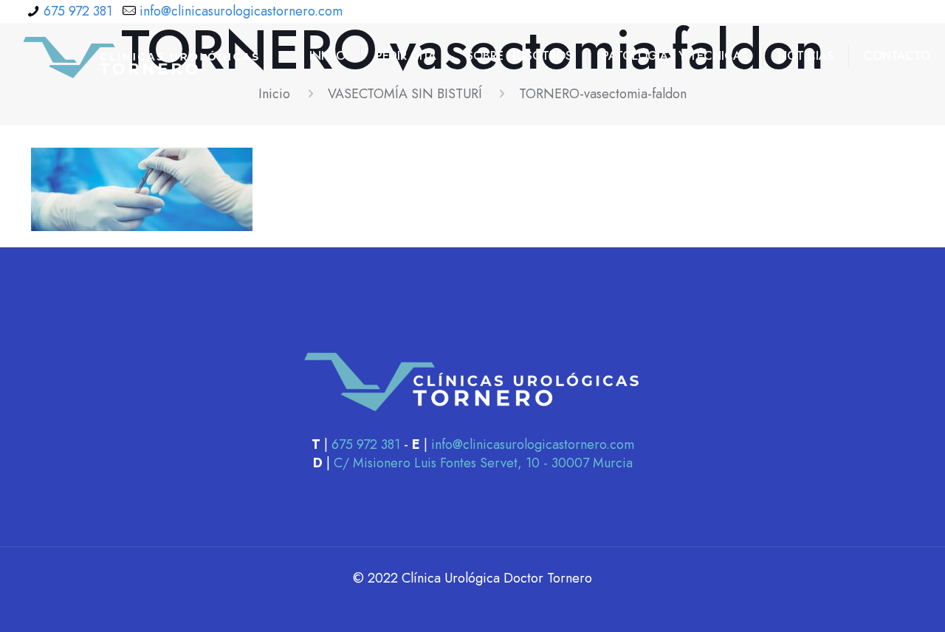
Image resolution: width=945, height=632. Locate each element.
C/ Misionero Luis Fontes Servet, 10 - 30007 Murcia (483, 463)
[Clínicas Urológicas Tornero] (142, 56)
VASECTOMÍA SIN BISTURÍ (405, 93)
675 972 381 (78, 11)
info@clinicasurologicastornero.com (241, 11)
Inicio (274, 93)
